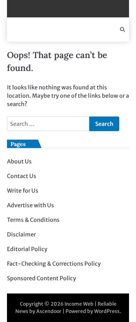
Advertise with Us (30, 205)
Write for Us (22, 190)
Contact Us (21, 175)
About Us (19, 161)
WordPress (107, 311)
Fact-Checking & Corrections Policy (54, 263)
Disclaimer (21, 234)
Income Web (79, 304)
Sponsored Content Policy (41, 278)
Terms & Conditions (33, 219)
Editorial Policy (27, 248)
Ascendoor (48, 311)
